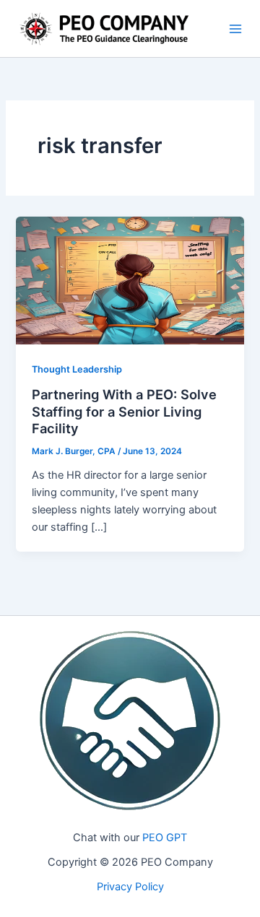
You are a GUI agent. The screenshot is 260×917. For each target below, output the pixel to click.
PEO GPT (164, 837)
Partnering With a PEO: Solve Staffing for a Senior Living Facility (124, 411)
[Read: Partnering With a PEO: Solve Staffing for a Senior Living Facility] (129, 280)
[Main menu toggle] (235, 29)
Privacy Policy (130, 886)
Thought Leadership (77, 369)
